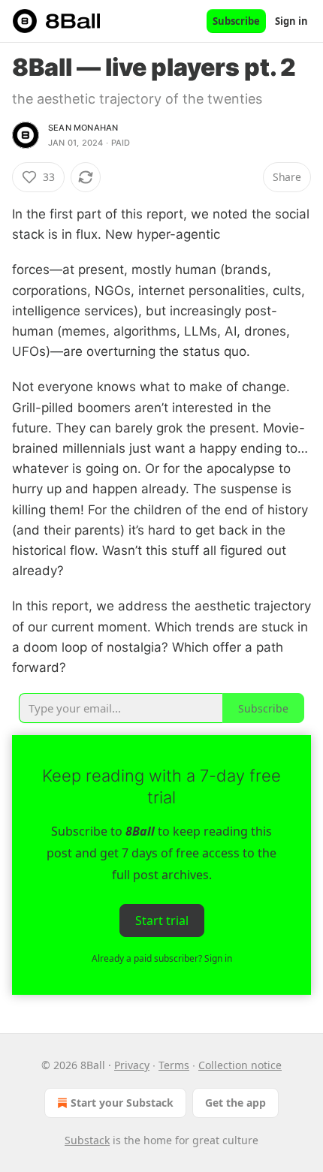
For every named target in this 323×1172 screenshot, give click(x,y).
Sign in (291, 21)
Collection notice (240, 1065)
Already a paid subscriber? (162, 958)
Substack (87, 1140)
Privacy (131, 1065)
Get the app (235, 1102)
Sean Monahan (83, 127)
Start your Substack (122, 1102)
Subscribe (236, 21)
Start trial (162, 920)
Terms (173, 1065)
